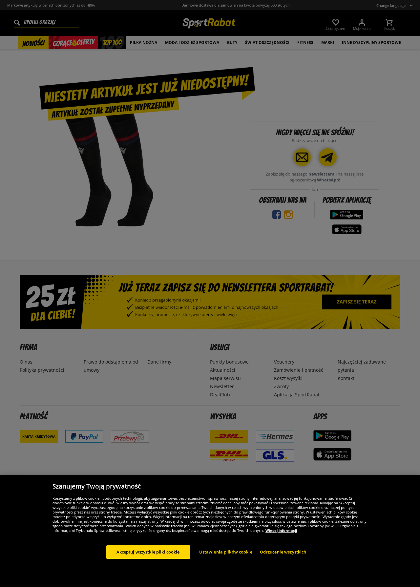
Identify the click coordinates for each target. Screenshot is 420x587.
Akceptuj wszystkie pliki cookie (148, 552)
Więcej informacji (281, 530)
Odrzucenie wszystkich (283, 552)
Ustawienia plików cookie (225, 552)
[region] (210, 531)
